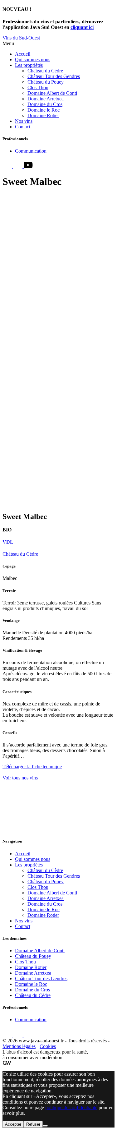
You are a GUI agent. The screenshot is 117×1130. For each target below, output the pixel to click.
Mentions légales (19, 1046)
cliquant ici (82, 27)
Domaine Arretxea (45, 98)
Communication (30, 151)
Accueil (22, 54)
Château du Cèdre (45, 70)
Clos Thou (37, 87)
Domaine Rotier (43, 115)
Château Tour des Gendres (53, 76)
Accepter (13, 1124)
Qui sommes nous (32, 59)
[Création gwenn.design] (6, 1063)
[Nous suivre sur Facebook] (7, 166)
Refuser (33, 1124)
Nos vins (23, 121)
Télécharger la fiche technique (32, 766)
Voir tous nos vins (20, 777)
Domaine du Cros (44, 104)
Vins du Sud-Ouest (21, 37)
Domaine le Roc (43, 110)
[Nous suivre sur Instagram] (18, 166)
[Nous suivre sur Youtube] (28, 166)
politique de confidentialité (71, 1107)
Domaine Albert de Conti (52, 93)
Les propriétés (29, 65)
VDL (7, 541)
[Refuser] (45, 1126)
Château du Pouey (45, 82)
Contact (22, 126)
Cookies (48, 1046)
